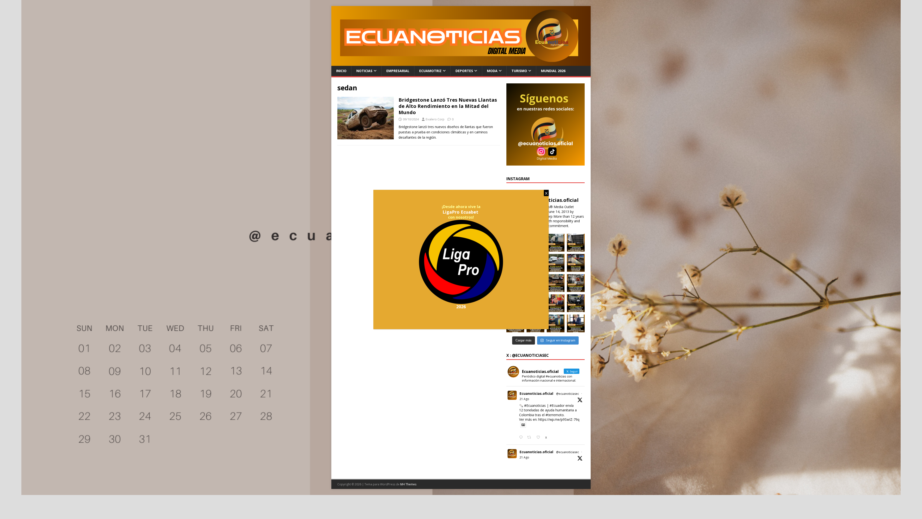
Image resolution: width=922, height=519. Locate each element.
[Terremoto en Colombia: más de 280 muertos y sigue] (576, 283)
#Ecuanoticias (535, 405)
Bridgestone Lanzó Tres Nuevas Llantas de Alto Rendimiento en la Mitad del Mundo (448, 106)
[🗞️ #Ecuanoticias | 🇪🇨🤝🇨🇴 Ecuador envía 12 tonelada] (555, 263)
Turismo (519, 70)
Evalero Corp (435, 119)
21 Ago (524, 399)
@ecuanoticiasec (567, 394)
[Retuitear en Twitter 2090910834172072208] (530, 437)
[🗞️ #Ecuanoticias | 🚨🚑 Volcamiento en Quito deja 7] (555, 243)
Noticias (364, 70)
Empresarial (397, 70)
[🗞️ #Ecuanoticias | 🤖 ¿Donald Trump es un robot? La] (555, 303)
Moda (492, 70)
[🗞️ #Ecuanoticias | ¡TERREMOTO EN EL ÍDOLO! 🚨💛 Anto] (555, 323)
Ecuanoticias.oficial (536, 393)
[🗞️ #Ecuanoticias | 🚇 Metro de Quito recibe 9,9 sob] (576, 263)
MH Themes (408, 484)
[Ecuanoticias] (461, 63)
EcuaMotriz (430, 70)
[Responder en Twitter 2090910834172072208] (522, 437)
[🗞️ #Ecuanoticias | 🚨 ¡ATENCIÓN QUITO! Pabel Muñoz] (576, 323)
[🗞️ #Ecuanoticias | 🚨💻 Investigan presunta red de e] (576, 243)
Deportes (464, 70)
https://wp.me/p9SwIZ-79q (558, 419)
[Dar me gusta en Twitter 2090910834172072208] (539, 437)
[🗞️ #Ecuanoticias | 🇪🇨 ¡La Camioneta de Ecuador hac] (576, 303)
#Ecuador (557, 405)
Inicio (341, 70)
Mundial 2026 (553, 70)
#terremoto (555, 415)
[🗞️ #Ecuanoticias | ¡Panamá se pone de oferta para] (555, 283)
